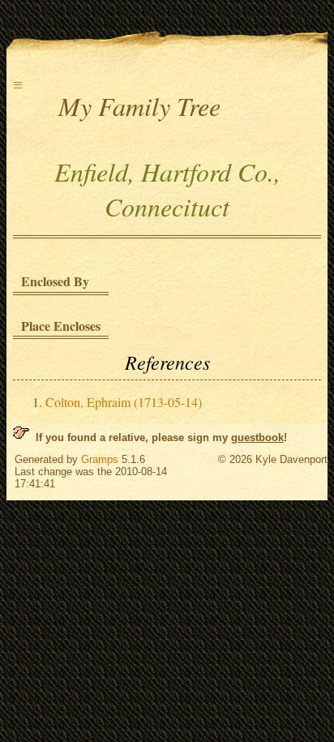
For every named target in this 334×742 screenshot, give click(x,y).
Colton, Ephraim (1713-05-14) (123, 401)
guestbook (257, 437)
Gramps (99, 459)
